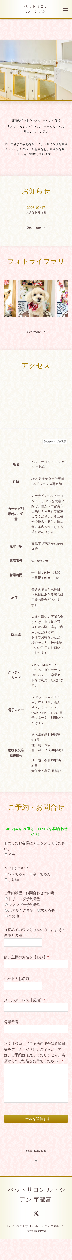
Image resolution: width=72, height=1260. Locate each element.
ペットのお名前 (16, 979)
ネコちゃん (42, 874)
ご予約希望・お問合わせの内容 (29, 893)
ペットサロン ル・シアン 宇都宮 (36, 1194)
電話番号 (11, 1022)
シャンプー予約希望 (24, 905)
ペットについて (16, 868)
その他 (13, 916)
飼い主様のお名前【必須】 (26, 957)
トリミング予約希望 (24, 899)
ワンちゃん (17, 874)
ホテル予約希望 (20, 910)
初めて (13, 855)
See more (35, 227)
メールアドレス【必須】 (24, 1000)
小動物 (13, 880)
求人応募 (47, 910)
